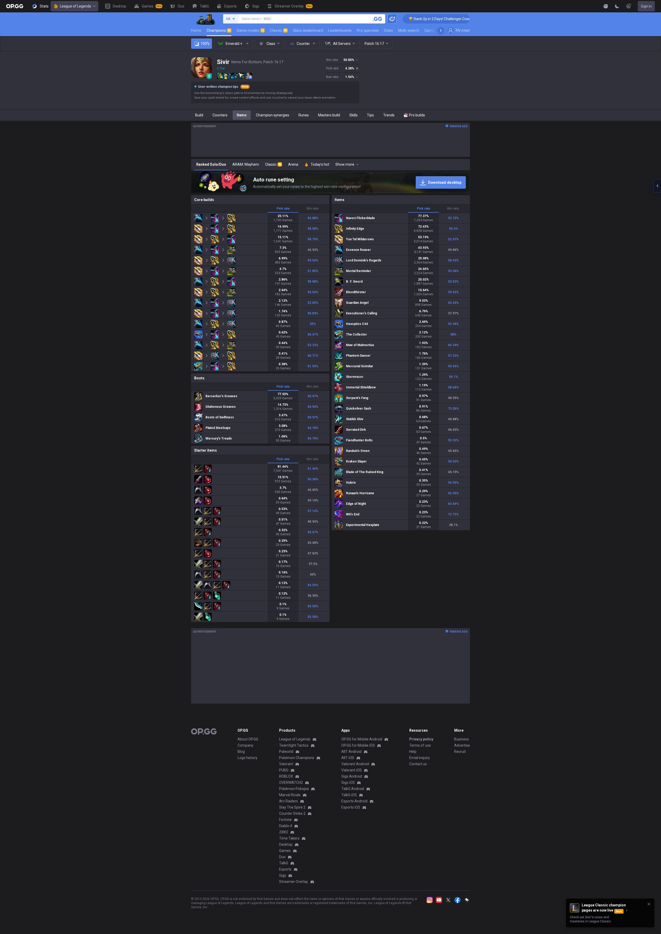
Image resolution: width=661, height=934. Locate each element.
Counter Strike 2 (292, 813)
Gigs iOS (348, 782)
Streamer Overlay (293, 882)
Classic (278, 30)
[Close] (648, 904)
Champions (218, 30)
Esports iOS (350, 807)
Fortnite (285, 820)
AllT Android (351, 751)
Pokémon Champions (296, 758)
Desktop (286, 844)
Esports (285, 869)
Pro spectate (368, 30)
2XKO (283, 832)
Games (285, 851)
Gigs (282, 875)
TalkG (283, 863)
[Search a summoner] (377, 18)
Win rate (312, 208)
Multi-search (408, 30)
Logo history (247, 758)
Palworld (286, 751)
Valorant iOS (351, 770)
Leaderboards (340, 30)
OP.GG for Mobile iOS (358, 745)
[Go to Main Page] (14, 6)
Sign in (646, 6)
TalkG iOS (349, 795)
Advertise (462, 745)
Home (196, 30)
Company (245, 745)
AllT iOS (347, 758)
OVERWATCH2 (291, 782)
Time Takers (289, 838)
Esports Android (354, 801)
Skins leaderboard (308, 30)
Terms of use (420, 745)
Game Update (435, 30)
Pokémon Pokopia (294, 789)
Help (412, 751)
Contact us (418, 764)
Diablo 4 (285, 826)
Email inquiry (419, 758)
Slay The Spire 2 (292, 807)
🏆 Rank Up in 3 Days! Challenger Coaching (405, 19)
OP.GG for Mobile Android (361, 739)
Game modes (250, 30)
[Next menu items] (440, 30)
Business (461, 739)
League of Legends (75, 6)
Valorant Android (355, 764)
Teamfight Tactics (294, 745)
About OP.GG (248, 739)
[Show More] (606, 6)
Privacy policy (421, 739)
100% (205, 44)
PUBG (283, 770)
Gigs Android (351, 776)
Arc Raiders (288, 801)
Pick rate (283, 208)
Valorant (286, 764)
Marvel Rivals (290, 795)
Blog (241, 751)
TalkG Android (352, 789)
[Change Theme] (617, 6)
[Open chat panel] (657, 186)
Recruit (460, 751)
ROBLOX (286, 776)
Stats (388, 30)
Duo (282, 857)
